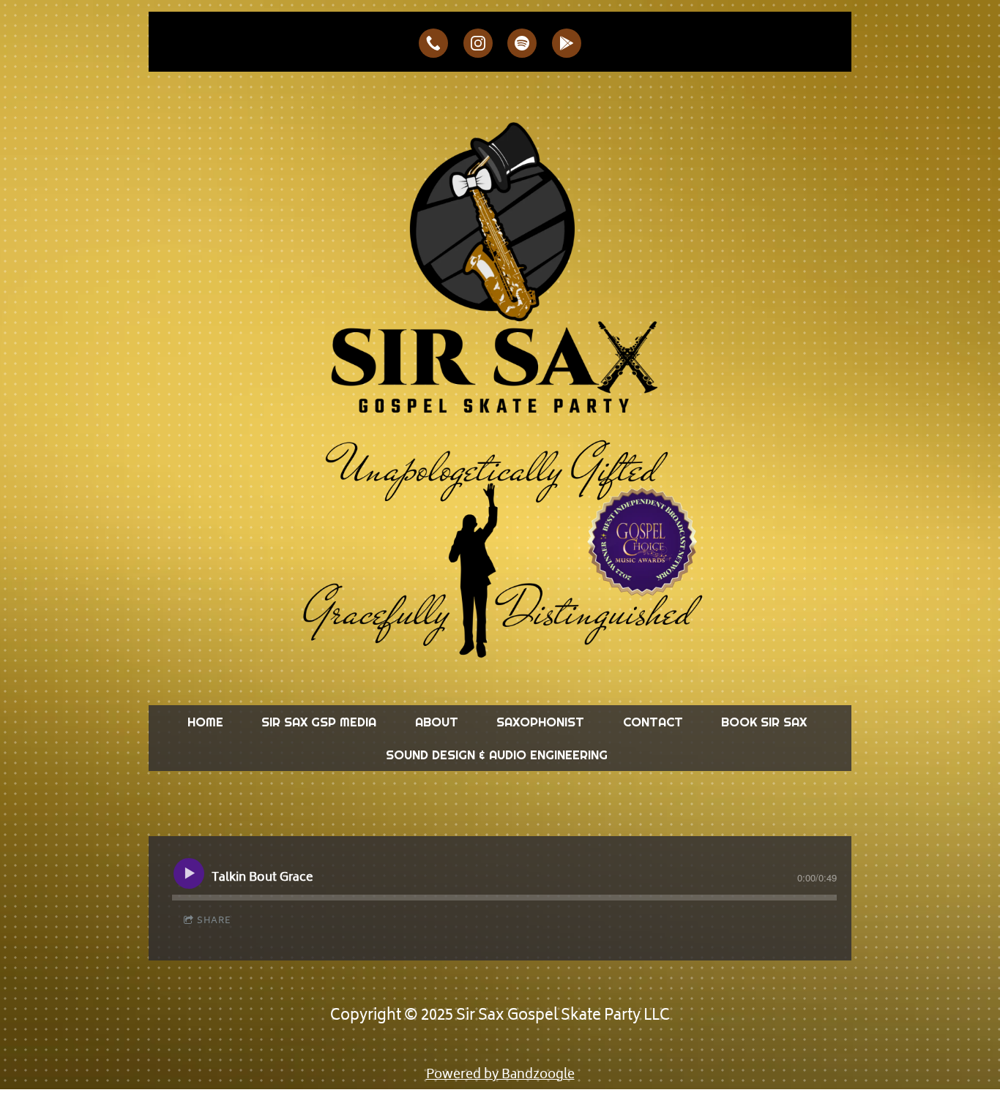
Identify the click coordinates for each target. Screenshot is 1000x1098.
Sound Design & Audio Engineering (497, 754)
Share (214, 921)
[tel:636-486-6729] (433, 43)
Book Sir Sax (764, 721)
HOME (205, 721)
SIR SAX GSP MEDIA (318, 721)
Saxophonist (540, 721)
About (436, 721)
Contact (653, 721)
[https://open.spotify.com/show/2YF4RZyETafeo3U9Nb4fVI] (522, 43)
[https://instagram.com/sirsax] (478, 43)
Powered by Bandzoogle (500, 1075)
